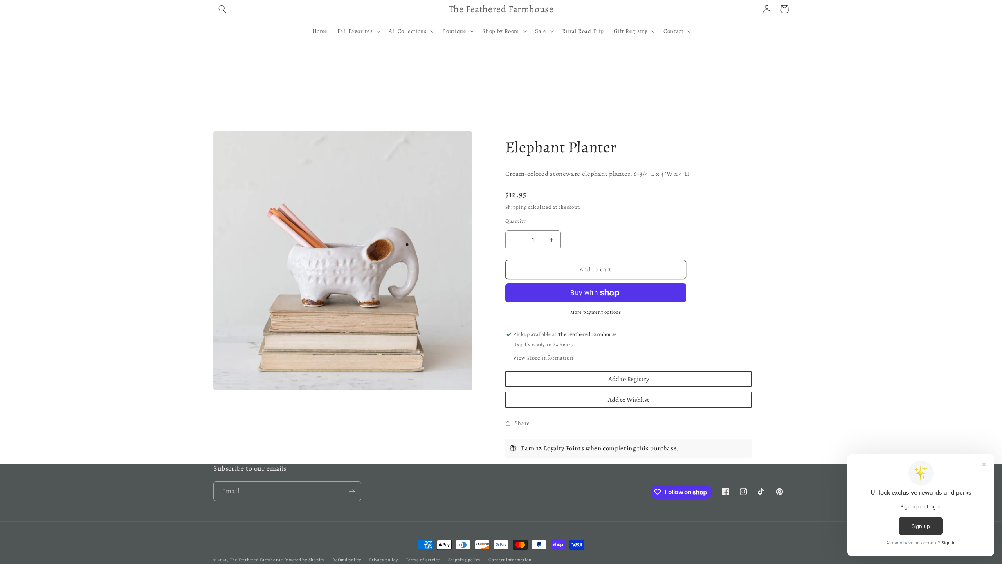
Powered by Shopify (304, 560)
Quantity (515, 221)
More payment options (595, 312)
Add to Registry (628, 378)
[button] (222, 9)
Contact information (510, 560)
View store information (543, 358)
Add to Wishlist (628, 399)
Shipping (516, 207)
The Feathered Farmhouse (257, 560)
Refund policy (346, 560)
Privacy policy (383, 560)
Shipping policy (464, 560)
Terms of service (423, 560)
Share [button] (522, 423)
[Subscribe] (352, 491)
